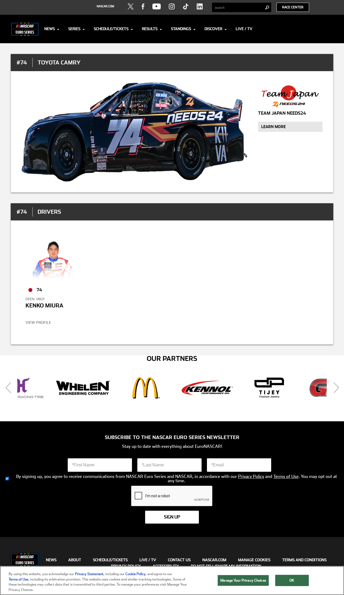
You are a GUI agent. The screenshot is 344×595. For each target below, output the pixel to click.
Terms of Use (286, 476)
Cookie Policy (136, 574)
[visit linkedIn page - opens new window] (200, 6)
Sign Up (172, 517)
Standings (181, 29)
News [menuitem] (51, 560)
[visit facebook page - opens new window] (143, 6)
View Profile (38, 322)
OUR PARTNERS (172, 358)
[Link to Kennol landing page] (140, 388)
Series (74, 29)
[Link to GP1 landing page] (265, 388)
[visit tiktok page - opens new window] (186, 6)
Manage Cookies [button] (254, 560)
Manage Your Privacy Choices (243, 580)
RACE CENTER (292, 7)
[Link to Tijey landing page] (202, 388)
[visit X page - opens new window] (131, 6)
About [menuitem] (74, 560)
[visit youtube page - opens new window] (156, 6)
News (49, 29)
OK (291, 580)
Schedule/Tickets (111, 29)
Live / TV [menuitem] (147, 560)
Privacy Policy (251, 476)
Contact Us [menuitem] (179, 560)
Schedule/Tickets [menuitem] (110, 560)
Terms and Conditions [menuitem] (304, 560)
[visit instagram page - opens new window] (172, 6)
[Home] (25, 29)
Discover (213, 29)
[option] (78, 388)
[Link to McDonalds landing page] (78, 388)
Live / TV (244, 29)
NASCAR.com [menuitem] (214, 560)
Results (149, 29)
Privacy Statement (89, 574)
